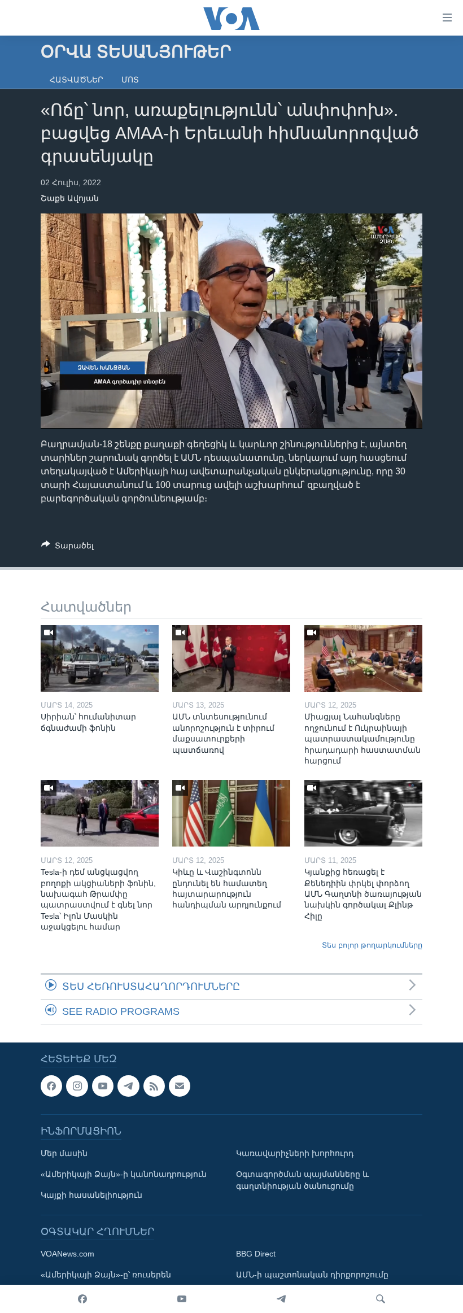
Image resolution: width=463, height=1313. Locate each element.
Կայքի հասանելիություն (91, 1195)
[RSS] (154, 1086)
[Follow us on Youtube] (102, 1086)
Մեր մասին (64, 1153)
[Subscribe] (179, 1086)
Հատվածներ (76, 79)
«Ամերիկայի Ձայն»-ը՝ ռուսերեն (106, 1275)
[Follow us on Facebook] (51, 1086)
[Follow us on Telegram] (128, 1086)
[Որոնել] (381, 1299)
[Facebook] (82, 1299)
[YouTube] (182, 1299)
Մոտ (130, 79)
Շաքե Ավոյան (70, 198)
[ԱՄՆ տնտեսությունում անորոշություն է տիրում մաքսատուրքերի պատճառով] (231, 658)
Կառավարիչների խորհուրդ (294, 1153)
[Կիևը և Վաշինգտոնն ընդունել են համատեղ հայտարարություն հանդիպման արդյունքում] (231, 813)
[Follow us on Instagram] (77, 1086)
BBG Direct (256, 1254)
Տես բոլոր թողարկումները (372, 945)
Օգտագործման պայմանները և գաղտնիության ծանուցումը (302, 1180)
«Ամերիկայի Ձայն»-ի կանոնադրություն (124, 1174)
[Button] (67, 547)
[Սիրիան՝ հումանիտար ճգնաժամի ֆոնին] (100, 658)
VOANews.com (67, 1254)
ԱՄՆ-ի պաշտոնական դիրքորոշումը (312, 1275)
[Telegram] (281, 1299)
